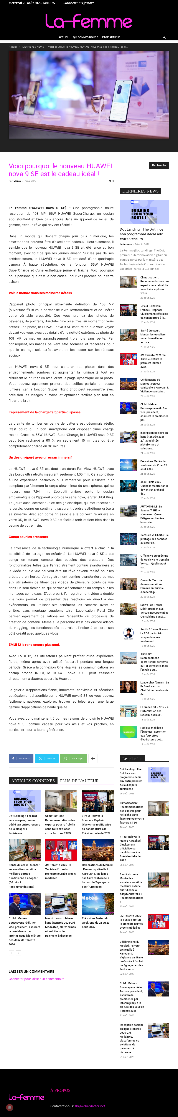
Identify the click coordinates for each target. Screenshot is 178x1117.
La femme (126, 244)
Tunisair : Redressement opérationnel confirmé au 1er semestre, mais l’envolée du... (154, 662)
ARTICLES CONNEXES (33, 781)
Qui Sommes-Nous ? (85, 37)
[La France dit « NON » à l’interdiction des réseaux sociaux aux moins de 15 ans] (128, 711)
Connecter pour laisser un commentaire (36, 979)
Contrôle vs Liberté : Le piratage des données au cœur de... (154, 539)
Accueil (63, 37)
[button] (164, 37)
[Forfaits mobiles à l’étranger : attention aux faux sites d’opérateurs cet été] (128, 732)
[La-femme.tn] (89, 21)
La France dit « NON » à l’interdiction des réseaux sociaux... (154, 711)
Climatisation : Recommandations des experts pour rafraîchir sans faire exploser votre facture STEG (60, 824)
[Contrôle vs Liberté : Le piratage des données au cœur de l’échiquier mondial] (128, 539)
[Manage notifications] (9, 1107)
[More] (92, 758)
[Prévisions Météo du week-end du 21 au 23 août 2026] (98, 904)
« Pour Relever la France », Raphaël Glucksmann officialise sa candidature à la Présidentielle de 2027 (96, 824)
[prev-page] (11, 953)
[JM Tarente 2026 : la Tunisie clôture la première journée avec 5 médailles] (61, 850)
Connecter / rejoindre (78, 3)
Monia (17, 181)
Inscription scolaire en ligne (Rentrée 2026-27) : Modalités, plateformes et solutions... (154, 440)
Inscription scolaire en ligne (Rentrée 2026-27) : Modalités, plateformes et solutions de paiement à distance (60, 927)
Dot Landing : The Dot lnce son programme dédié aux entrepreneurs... (141, 234)
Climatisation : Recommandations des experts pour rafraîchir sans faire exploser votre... (154, 285)
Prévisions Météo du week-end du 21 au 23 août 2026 (95, 923)
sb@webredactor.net (90, 1106)
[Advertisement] (61, 194)
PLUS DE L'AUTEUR (79, 781)
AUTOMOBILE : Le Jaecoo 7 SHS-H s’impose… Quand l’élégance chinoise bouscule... (152, 514)
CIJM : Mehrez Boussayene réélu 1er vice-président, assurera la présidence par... (154, 412)
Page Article (111, 37)
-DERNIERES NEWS (32, 47)
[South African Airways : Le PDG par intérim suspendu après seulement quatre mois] (128, 634)
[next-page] (18, 953)
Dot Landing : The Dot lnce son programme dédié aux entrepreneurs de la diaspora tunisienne (24, 824)
